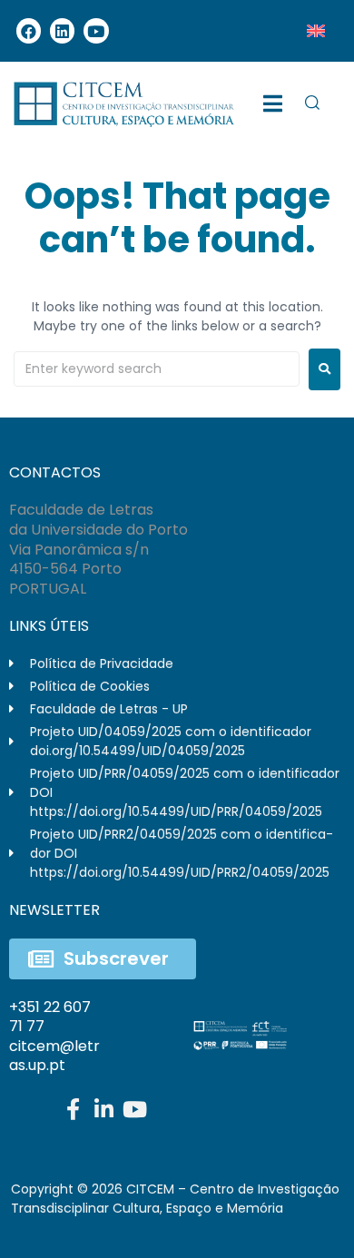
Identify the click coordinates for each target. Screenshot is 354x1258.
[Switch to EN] (316, 30)
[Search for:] (157, 369)
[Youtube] (96, 30)
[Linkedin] (62, 30)
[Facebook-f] (73, 1109)
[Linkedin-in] (103, 1109)
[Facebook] (28, 30)
